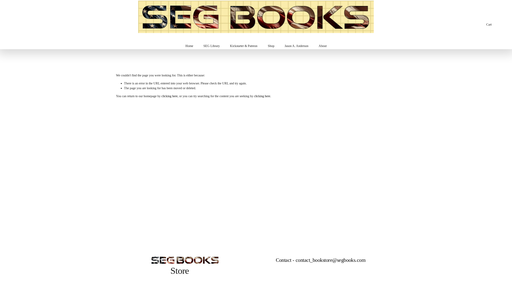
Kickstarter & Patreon (243, 46)
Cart (489, 24)
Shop (271, 46)
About (323, 46)
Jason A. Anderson (296, 46)
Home (189, 46)
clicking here (169, 96)
